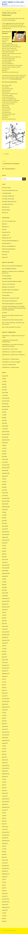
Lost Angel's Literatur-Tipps (8, 198)
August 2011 (5, 876)
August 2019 (5, 609)
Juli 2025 (4, 412)
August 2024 (5, 442)
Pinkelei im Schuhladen (16, 351)
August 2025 (5, 409)
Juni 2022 (4, 515)
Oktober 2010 (5, 904)
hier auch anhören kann (16, 78)
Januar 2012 (5, 863)
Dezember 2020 (5, 565)
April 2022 (4, 520)
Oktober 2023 (5, 470)
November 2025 (5, 401)
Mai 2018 (4, 651)
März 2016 (4, 723)
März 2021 (4, 556)
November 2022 (5, 501)
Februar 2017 (5, 693)
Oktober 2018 (5, 637)
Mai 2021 (4, 551)
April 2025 (4, 420)
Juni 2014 (4, 782)
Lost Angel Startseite (6, 193)
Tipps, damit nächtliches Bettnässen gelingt (11, 281)
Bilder (3, 224)
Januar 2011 (5, 896)
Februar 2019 (5, 626)
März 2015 (4, 757)
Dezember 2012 (5, 832)
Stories (3, 254)
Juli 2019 (4, 612)
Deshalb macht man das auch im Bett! (10, 298)
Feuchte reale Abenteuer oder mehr (10, 190)
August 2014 (5, 776)
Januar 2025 (5, 428)
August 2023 (5, 476)
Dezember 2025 (5, 398)
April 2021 (4, 554)
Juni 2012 (4, 849)
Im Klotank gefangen (6, 275)
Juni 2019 (4, 615)
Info (3, 229)
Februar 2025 (5, 426)
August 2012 (5, 843)
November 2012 (5, 835)
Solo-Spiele (4, 251)
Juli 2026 (4, 378)
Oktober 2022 (5, 504)
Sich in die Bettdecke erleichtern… (9, 268)
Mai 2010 (4, 918)
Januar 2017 (5, 696)
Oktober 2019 (5, 604)
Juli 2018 (4, 645)
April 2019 (4, 620)
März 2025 (4, 423)
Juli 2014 (4, 779)
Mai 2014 (4, 785)
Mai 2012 (4, 851)
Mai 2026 (4, 384)
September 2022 (5, 506)
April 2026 (4, 387)
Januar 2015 (5, 762)
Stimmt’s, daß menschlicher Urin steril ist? (11, 327)
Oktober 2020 (5, 570)
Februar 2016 (5, 726)
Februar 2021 (5, 559)
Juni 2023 (4, 481)
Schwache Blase (6, 295)
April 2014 (4, 787)
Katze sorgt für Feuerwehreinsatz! (9, 301)
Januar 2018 (5, 662)
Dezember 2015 (5, 732)
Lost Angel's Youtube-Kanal (8, 196)
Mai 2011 (4, 885)
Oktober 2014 (5, 771)
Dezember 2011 (5, 865)
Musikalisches (5, 238)
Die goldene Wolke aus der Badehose (10, 289)
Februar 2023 (5, 492)
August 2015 (5, 743)
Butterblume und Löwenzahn (8, 287)
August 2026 (5, 376)
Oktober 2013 (5, 804)
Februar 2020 (5, 593)
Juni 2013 (4, 815)
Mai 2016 (4, 718)
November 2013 (5, 801)
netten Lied (8, 23)
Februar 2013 (5, 826)
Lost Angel (18, 10)
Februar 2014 (5, 793)
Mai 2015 (4, 751)
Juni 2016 (4, 715)
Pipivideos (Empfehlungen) (8, 249)
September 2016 (5, 707)
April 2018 (4, 654)
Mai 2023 (4, 484)
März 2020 (4, 590)
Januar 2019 (5, 629)
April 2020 (4, 587)
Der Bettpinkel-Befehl (6, 278)
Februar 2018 (5, 659)
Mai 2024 (4, 451)
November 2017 (5, 668)
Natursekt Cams (5, 207)
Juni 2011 (4, 882)
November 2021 (5, 534)
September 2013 (5, 807)
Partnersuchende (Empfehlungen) (9, 240)
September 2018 (5, 640)
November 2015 (5, 735)
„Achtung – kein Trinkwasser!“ (8, 284)
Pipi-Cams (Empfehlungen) (8, 246)
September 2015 (5, 740)
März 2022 (4, 523)
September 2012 (5, 840)
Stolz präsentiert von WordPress (9, 930)
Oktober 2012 (5, 837)
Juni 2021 (4, 548)
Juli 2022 (4, 512)
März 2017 (4, 690)
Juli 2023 (4, 479)
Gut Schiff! (4, 312)
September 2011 (5, 874)
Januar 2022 (5, 529)
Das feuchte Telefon (6, 187)
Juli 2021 (4, 545)
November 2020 (5, 568)
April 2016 (4, 721)
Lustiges (6, 153)
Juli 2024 (4, 445)
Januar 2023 (5, 495)
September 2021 (5, 540)
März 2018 (4, 657)
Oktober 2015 (5, 737)
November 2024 (5, 434)
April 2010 (4, 921)
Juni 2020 (4, 581)
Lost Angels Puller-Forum (7, 204)
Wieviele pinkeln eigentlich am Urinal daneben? (12, 303)
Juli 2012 (4, 846)
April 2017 (4, 687)
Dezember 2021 (5, 531)
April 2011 (4, 888)
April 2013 (4, 821)
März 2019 (4, 623)
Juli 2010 (4, 913)
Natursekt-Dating (6, 210)
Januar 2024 (5, 462)
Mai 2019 (4, 618)
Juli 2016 (4, 712)
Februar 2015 (5, 760)
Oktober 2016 (5, 704)
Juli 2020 (4, 579)
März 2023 (4, 490)
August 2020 (5, 576)
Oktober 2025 (5, 403)
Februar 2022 (5, 526)
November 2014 (5, 768)
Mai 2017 (4, 684)
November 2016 (5, 701)
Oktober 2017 (5, 670)
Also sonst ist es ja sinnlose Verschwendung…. (12, 265)
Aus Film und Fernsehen (7, 221)
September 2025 (5, 406)
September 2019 (5, 607)
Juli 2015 (4, 746)
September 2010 (5, 907)
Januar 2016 (5, 729)
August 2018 (5, 643)
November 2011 (5, 868)
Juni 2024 (4, 448)
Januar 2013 (5, 829)
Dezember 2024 (5, 431)
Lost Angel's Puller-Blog (13, 3)
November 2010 (5, 901)
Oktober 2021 (5, 537)
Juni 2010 (4, 915)
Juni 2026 (4, 381)
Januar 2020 (5, 595)
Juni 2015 (4, 748)
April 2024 (4, 453)
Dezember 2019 (5, 598)
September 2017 (5, 673)
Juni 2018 (4, 648)
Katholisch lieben (15, 359)
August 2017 (5, 676)
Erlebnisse (4, 226)
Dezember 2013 (5, 798)
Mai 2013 (4, 818)
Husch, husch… (15, 349)
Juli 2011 (4, 879)
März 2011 (4, 890)
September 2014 (5, 773)
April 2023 (4, 487)
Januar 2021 (5, 562)
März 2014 (4, 790)
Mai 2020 (4, 584)
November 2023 (5, 467)
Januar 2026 (5, 395)
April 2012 (4, 854)
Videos (3, 257)
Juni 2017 (4, 682)
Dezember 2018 (5, 632)
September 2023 (5, 473)
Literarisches (5, 232)
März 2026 (4, 389)
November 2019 (5, 601)
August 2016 (5, 709)
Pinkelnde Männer (6, 243)
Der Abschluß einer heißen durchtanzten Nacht (12, 319)
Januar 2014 (5, 796)
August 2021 (5, 542)
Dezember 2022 (5, 498)
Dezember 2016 (5, 698)
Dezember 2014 (5, 765)
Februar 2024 (5, 459)
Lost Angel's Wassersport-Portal (9, 201)
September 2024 (5, 440)
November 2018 (5, 634)
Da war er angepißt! (15, 362)
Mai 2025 (4, 417)
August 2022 (5, 509)
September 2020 (5, 573)
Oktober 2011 (5, 871)
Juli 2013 (4, 812)
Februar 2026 (5, 392)
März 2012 (4, 857)
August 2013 (5, 810)
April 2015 (4, 754)
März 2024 (4, 456)
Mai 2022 (4, 517)
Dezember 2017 (5, 665)
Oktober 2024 (5, 437)
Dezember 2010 (5, 899)
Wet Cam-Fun (5, 212)
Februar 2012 (5, 860)
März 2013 (4, 824)
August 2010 (5, 910)
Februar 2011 (5, 893)
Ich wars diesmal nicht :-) (7, 292)
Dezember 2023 (5, 465)
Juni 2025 (4, 414)
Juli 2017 (4, 679)
